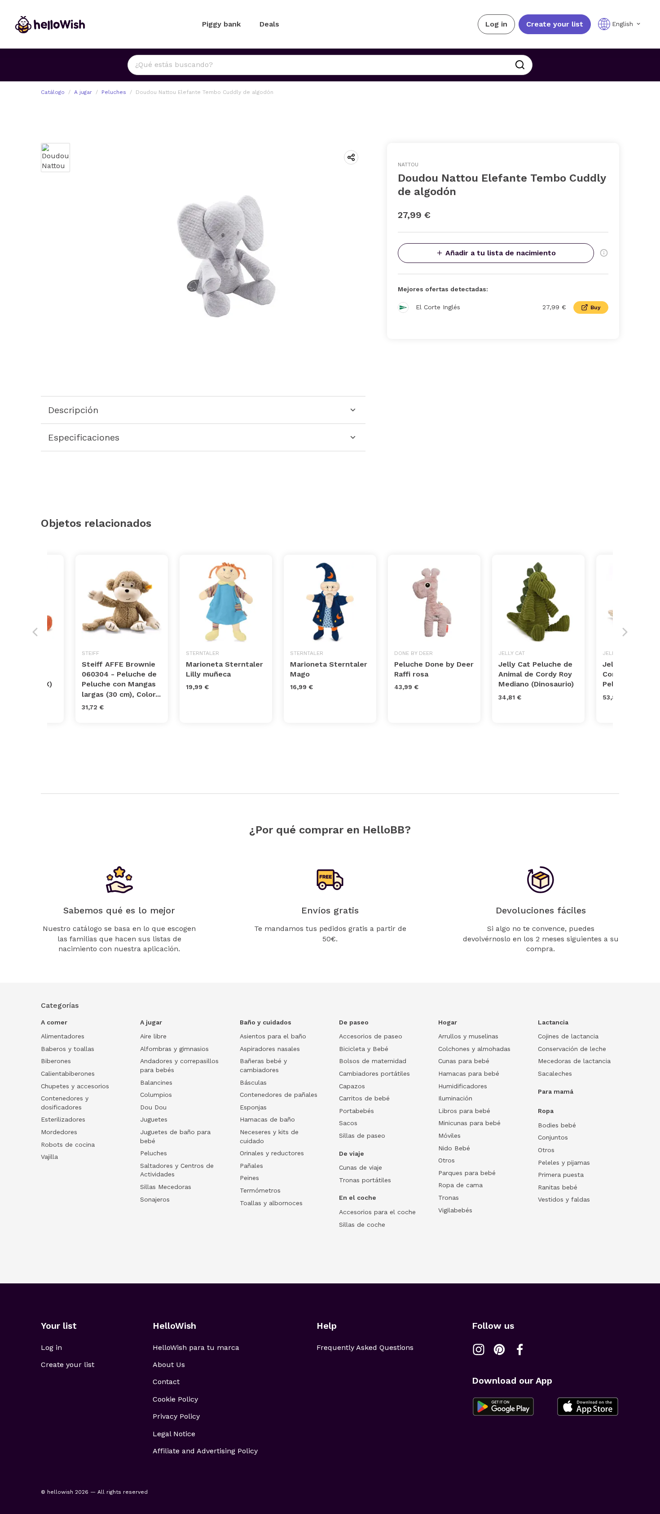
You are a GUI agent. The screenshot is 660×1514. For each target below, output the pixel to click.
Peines (249, 1177)
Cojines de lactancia (568, 1036)
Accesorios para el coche (377, 1212)
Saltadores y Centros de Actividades (177, 1170)
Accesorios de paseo (370, 1036)
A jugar (83, 92)
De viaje (351, 1153)
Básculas (253, 1082)
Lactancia (553, 1022)
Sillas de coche (362, 1224)
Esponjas (253, 1107)
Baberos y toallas (67, 1048)
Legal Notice (174, 1433)
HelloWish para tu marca (196, 1347)
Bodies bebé (557, 1125)
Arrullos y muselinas (468, 1036)
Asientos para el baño (273, 1036)
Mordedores (59, 1132)
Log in (496, 24)
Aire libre (153, 1036)
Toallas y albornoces (271, 1203)
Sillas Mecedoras (165, 1186)
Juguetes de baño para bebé (175, 1136)
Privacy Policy (176, 1416)
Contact (166, 1381)
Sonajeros (155, 1199)
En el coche (357, 1197)
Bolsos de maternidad (372, 1060)
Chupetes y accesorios (75, 1086)
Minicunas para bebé (469, 1123)
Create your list (554, 24)
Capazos (352, 1086)
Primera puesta (561, 1174)
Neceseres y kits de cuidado (269, 1136)
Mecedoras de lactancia (574, 1060)
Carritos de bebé (364, 1098)
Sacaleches (555, 1073)
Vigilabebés (455, 1210)
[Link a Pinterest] (499, 1349)
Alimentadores (62, 1036)
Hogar (447, 1022)
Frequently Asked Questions (365, 1347)
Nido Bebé (454, 1148)
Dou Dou (153, 1107)
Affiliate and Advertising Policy (205, 1451)
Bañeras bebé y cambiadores (263, 1065)
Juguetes (153, 1119)
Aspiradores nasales (270, 1048)
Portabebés (356, 1110)
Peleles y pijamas (564, 1162)
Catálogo (53, 92)
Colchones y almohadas (474, 1048)
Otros (446, 1160)
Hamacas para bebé (468, 1073)
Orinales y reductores (272, 1153)
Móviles (449, 1135)
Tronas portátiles (365, 1180)
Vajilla (49, 1156)
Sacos (348, 1123)
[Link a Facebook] (520, 1349)
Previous (35, 632)
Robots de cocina (68, 1144)
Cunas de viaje (360, 1167)
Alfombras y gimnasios (174, 1048)
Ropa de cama (460, 1185)
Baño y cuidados (265, 1022)
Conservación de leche (572, 1048)
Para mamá (555, 1091)
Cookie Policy (175, 1399)
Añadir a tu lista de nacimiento (500, 253)
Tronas (448, 1197)
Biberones (56, 1060)
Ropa (546, 1110)
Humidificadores (462, 1086)
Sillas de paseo (362, 1135)
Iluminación (455, 1098)
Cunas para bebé (463, 1060)
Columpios (156, 1094)
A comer (54, 1022)
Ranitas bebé (557, 1187)
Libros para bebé (464, 1110)
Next (625, 632)
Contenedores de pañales (278, 1094)
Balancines (156, 1082)
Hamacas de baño (267, 1119)
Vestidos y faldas (564, 1199)
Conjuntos (553, 1137)
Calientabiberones (68, 1073)
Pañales (251, 1165)
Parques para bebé (467, 1172)
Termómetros (260, 1190)
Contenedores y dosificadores (64, 1103)
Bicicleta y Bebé (363, 1048)
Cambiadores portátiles (374, 1073)
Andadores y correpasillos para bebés (179, 1065)
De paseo (354, 1022)
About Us (169, 1364)
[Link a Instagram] (478, 1349)
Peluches (113, 92)
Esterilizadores (63, 1119)
